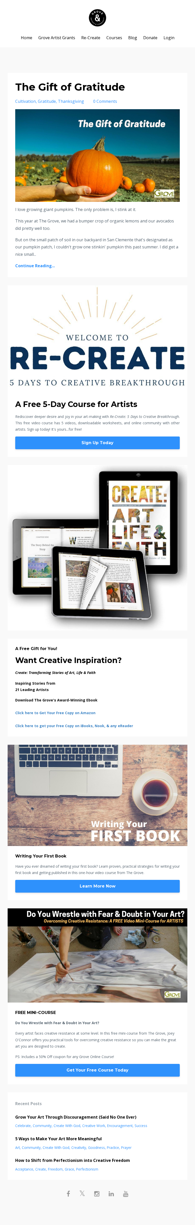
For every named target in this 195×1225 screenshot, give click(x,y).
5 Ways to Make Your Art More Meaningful (58, 1139)
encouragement (120, 1125)
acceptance (24, 1169)
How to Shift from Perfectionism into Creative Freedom (72, 1160)
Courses (114, 38)
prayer (126, 1147)
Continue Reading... (35, 266)
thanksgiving (71, 101)
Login (169, 38)
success (141, 1125)
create (40, 1169)
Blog (132, 38)
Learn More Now (98, 886)
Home (26, 38)
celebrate (23, 1125)
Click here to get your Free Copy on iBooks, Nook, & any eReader (74, 725)
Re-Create (90, 38)
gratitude (47, 101)
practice (113, 1147)
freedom (55, 1169)
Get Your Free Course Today (97, 1070)
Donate (150, 38)
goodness (96, 1147)
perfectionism (87, 1169)
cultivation (25, 101)
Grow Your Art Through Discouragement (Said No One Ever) (75, 1117)
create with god (67, 1125)
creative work (93, 1125)
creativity (78, 1147)
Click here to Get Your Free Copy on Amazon (55, 712)
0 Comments (105, 101)
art (17, 1147)
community (42, 1125)
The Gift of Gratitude (70, 87)
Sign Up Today (97, 442)
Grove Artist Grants (56, 38)
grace (69, 1169)
